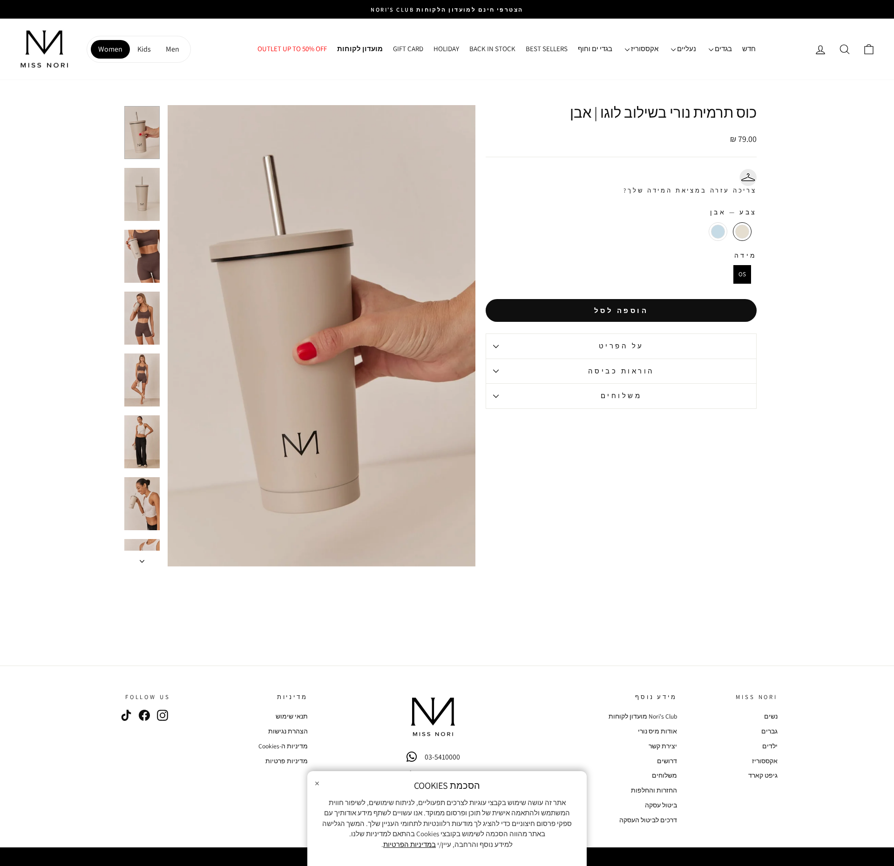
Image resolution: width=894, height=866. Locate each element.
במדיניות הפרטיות (409, 844)
